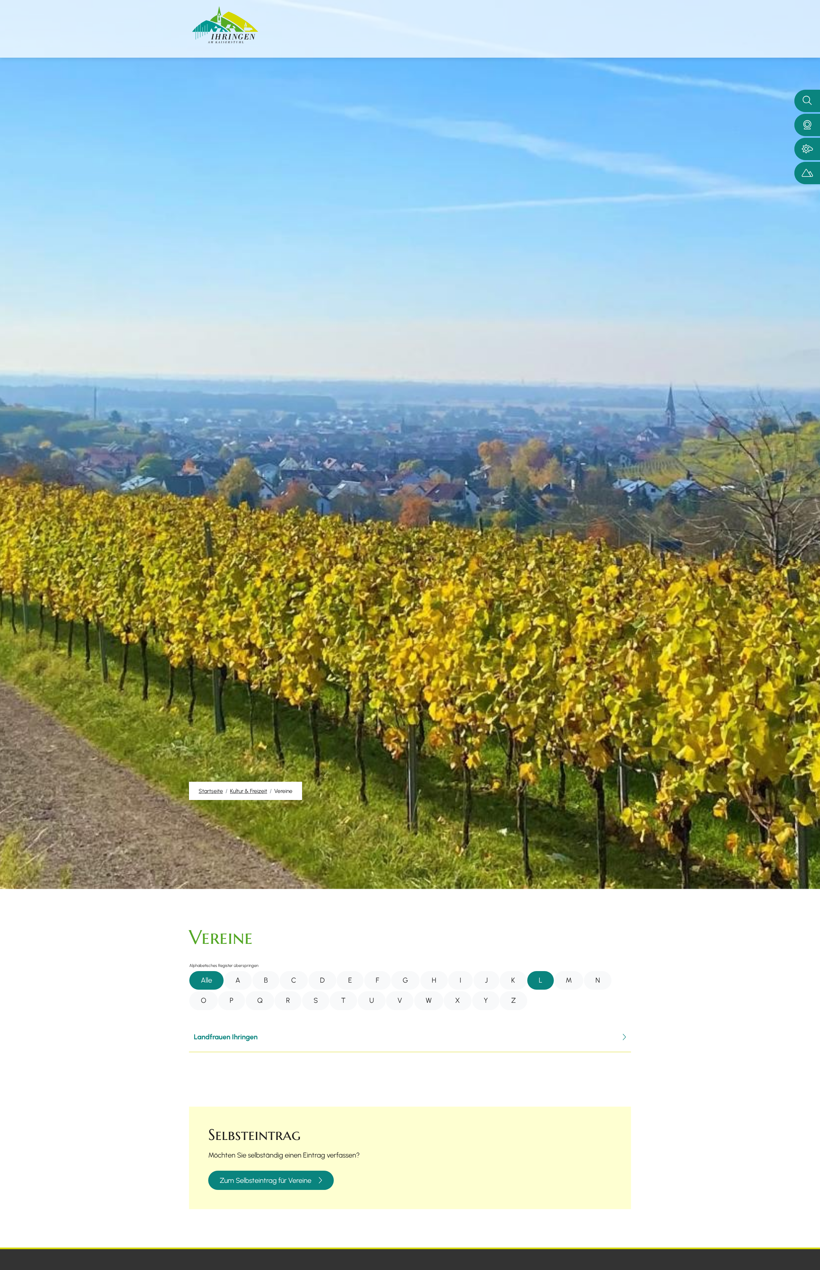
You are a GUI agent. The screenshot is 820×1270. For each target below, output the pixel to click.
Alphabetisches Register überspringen (223, 965)
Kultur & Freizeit (248, 791)
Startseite (211, 791)
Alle (206, 980)
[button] (807, 125)
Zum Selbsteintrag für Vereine (265, 1180)
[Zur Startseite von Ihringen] (225, 25)
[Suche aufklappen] (807, 101)
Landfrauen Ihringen (226, 1037)
